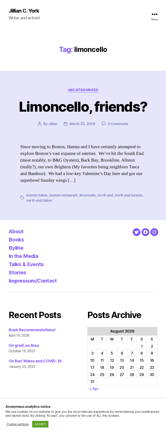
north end (105, 195)
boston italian (37, 195)
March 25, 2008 (82, 124)
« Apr (94, 388)
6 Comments (118, 124)
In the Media (23, 256)
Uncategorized (83, 90)
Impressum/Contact (33, 281)
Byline (16, 248)
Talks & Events (26, 264)
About (16, 231)
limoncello (88, 195)
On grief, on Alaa (24, 345)
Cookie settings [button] (17, 424)
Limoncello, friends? (83, 106)
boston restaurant (63, 195)
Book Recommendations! (32, 330)
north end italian (39, 200)
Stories (17, 272)
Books (16, 239)
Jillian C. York (24, 10)
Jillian (52, 124)
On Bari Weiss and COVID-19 (35, 361)
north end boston (128, 195)
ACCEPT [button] (40, 424)
